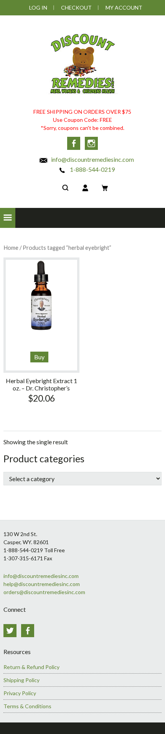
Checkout (76, 7)
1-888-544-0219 (92, 169)
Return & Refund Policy (31, 667)
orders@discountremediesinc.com (44, 592)
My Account (124, 7)
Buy (39, 356)
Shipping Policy (21, 680)
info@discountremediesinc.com (92, 159)
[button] (7, 218)
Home (10, 247)
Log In (38, 7)
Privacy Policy (19, 693)
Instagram (91, 143)
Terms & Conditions (27, 706)
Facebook (73, 143)
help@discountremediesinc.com (41, 584)
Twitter (9, 630)
